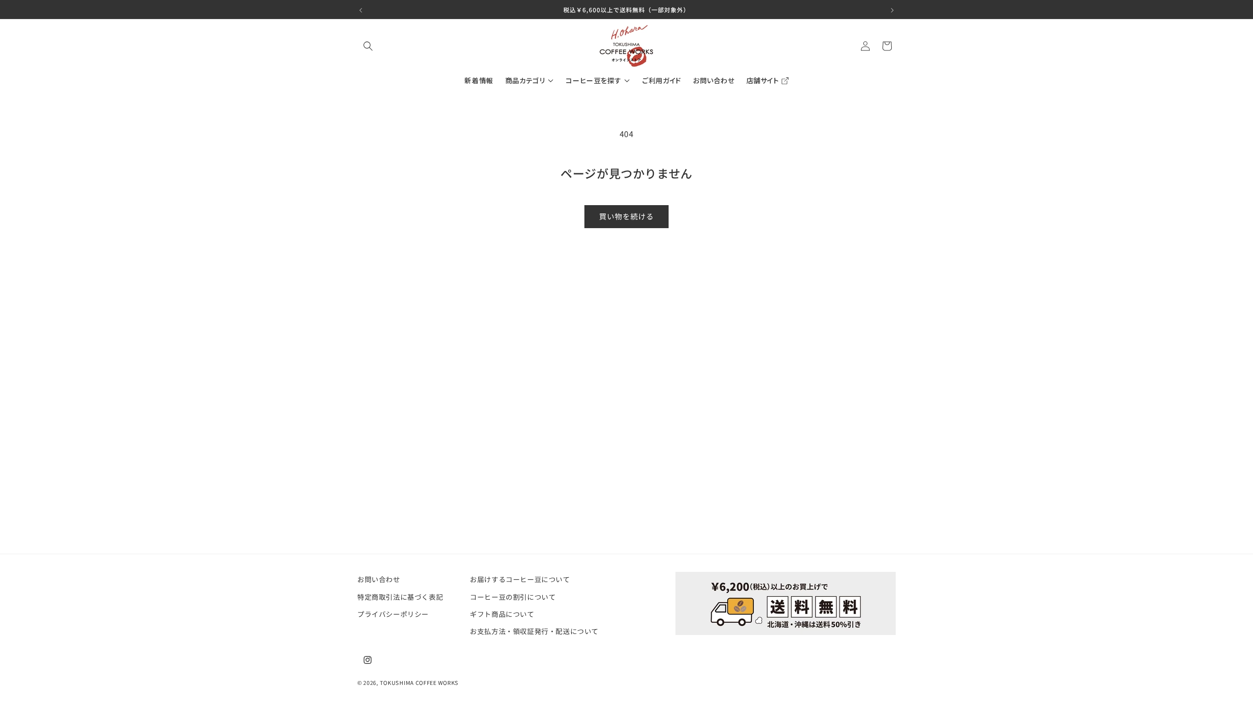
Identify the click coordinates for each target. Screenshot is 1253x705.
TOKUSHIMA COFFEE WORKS (419, 682)
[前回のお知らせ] (360, 9)
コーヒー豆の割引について (513, 596)
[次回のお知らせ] (892, 9)
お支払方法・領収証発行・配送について (534, 630)
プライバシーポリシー (393, 613)
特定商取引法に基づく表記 (400, 596)
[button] (368, 46)
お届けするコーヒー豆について (520, 579)
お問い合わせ (378, 579)
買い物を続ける (626, 216)
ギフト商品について (502, 613)
